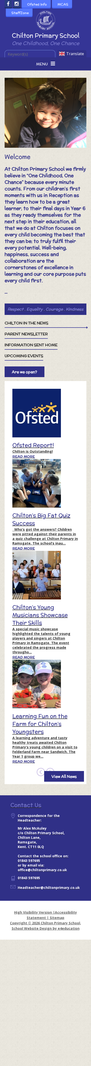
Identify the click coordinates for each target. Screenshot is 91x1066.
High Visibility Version (33, 912)
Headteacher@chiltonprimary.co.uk (49, 887)
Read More (23, 456)
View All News (64, 776)
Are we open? (24, 371)
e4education (69, 928)
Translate (75, 53)
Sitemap (57, 917)
